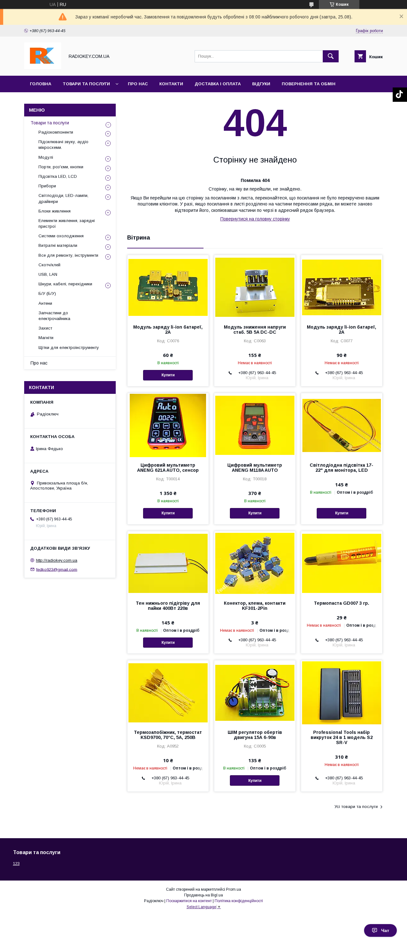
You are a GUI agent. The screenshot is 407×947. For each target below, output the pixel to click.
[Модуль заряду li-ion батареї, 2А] (168, 287)
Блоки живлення (54, 211)
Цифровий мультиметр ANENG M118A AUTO (254, 468)
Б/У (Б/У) (47, 293)
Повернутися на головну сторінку (255, 218)
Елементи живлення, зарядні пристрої (66, 223)
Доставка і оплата (218, 83)
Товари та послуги (86, 83)
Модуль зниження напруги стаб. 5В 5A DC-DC (255, 329)
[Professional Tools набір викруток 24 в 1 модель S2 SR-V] (341, 692)
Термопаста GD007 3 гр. (341, 603)
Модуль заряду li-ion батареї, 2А (168, 329)
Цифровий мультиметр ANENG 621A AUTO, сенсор (168, 468)
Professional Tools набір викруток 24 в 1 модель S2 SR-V (342, 737)
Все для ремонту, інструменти (68, 255)
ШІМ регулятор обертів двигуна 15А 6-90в (255, 735)
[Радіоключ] (42, 67)
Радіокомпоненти (55, 132)
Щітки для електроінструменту (68, 347)
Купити (168, 375)
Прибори (47, 186)
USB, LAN (47, 274)
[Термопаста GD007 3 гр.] (341, 563)
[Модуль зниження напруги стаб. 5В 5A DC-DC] (254, 287)
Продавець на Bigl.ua (203, 895)
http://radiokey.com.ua (56, 560)
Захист (45, 328)
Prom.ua (233, 889)
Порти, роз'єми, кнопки (60, 166)
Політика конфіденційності (239, 901)
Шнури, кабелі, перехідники (65, 284)
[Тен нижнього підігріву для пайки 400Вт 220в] (168, 563)
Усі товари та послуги (356, 806)
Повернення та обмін (308, 83)
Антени (45, 303)
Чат (385, 930)
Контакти (171, 83)
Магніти (45, 337)
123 (16, 863)
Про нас (138, 83)
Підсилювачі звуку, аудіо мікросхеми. (63, 144)
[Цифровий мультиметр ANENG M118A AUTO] (254, 425)
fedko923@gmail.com (56, 569)
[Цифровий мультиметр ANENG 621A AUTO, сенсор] (168, 425)
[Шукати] (331, 56)
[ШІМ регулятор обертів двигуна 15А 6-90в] (254, 692)
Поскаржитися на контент (189, 901)
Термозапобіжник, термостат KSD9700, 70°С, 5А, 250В (168, 735)
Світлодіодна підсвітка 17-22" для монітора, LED (341, 468)
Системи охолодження (61, 235)
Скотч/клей (49, 264)
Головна (40, 83)
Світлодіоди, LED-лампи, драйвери (63, 198)
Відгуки (261, 83)
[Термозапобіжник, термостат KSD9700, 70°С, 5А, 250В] (168, 692)
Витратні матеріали (57, 245)
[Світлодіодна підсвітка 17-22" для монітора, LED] (341, 425)
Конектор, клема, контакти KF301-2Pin (255, 606)
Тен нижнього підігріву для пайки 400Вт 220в (168, 606)
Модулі (45, 157)
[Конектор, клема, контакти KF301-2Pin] (254, 563)
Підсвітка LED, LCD (57, 176)
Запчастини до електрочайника (54, 315)
